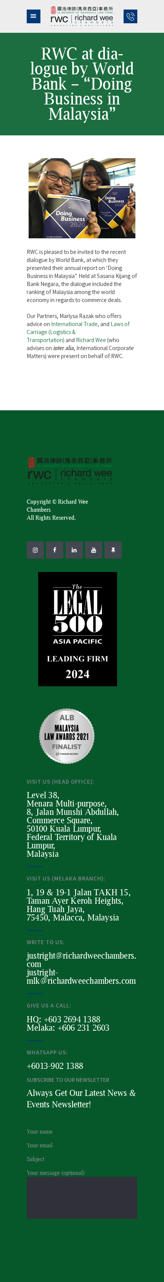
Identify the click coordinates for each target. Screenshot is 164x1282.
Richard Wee (91, 340)
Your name (40, 1131)
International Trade (74, 324)
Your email (40, 1145)
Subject (35, 1158)
